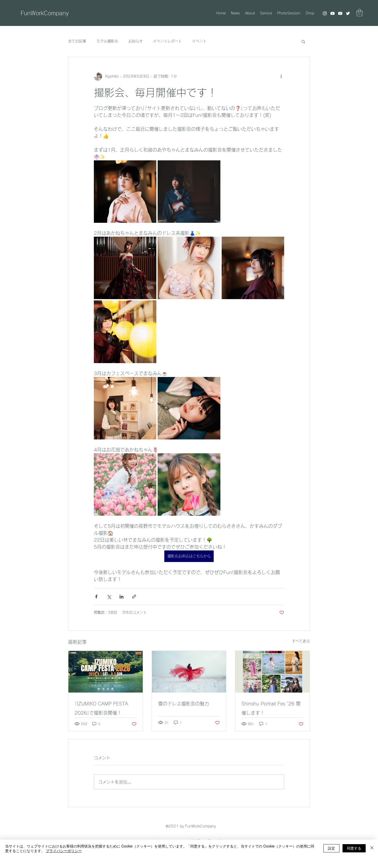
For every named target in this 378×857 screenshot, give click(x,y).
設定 (331, 848)
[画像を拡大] (125, 191)
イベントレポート (167, 41)
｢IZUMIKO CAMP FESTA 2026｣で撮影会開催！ (101, 708)
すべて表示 (301, 641)
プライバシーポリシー (64, 850)
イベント (199, 41)
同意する (354, 848)
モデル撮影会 (107, 41)
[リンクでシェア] (134, 596)
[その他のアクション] (281, 76)
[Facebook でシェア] (96, 596)
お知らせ (135, 41)
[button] (359, 12)
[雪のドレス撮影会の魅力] (189, 672)
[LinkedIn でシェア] (121, 596)
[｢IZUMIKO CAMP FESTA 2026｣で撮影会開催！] (105, 672)
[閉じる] (372, 848)
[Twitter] (347, 13)
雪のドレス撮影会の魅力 (183, 703)
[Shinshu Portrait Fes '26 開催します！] (272, 672)
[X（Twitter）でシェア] (108, 596)
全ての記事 (77, 41)
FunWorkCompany (45, 13)
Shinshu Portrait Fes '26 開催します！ (271, 708)
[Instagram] (324, 13)
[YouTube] (332, 13)
